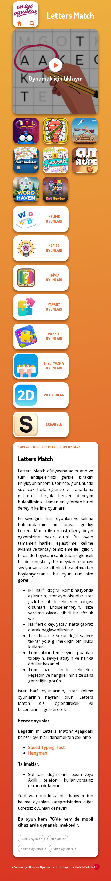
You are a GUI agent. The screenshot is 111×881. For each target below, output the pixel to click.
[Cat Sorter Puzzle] (55, 189)
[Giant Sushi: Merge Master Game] (55, 131)
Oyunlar (23, 447)
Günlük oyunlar (44, 447)
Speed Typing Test (46, 747)
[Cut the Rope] (85, 160)
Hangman (37, 753)
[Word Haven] (26, 189)
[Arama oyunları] (32, 23)
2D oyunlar (58, 839)
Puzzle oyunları (62, 848)
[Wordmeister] (26, 160)
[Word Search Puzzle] (55, 160)
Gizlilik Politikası (86, 867)
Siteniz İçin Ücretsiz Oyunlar (32, 867)
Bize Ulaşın (63, 867)
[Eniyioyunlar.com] (19, 23)
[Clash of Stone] (85, 131)
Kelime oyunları (69, 447)
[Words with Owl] (26, 131)
